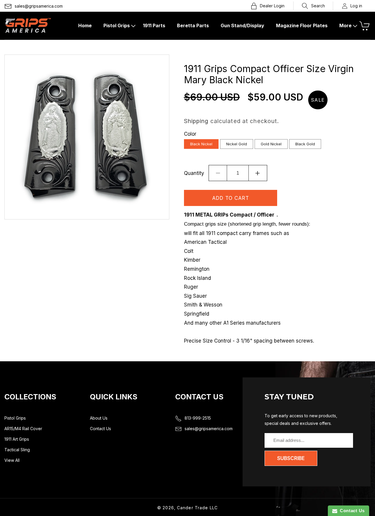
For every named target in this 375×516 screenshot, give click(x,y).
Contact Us (100, 428)
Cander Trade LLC (197, 507)
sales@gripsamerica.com (39, 6)
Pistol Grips (15, 417)
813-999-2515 (198, 417)
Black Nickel (201, 144)
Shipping (196, 121)
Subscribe (291, 458)
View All (12, 460)
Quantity (194, 173)
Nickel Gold (236, 144)
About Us (99, 417)
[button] (313, 5)
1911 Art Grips (16, 439)
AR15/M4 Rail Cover (23, 428)
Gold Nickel (271, 144)
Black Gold (305, 144)
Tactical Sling (17, 449)
